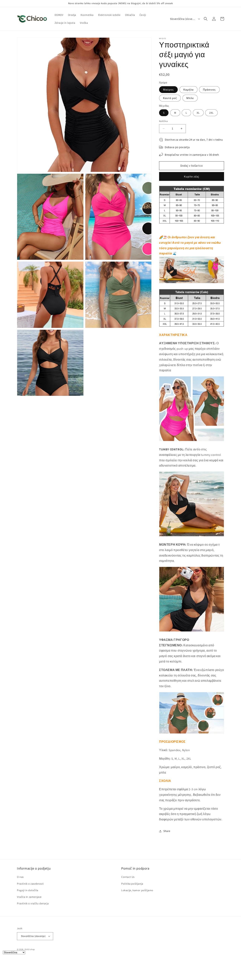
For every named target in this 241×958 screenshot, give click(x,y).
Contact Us (128, 877)
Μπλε (190, 98)
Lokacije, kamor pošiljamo (137, 890)
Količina (163, 121)
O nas (20, 877)
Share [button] (166, 831)
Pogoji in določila (27, 890)
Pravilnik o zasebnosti (30, 883)
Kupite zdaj (191, 176)
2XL (211, 112)
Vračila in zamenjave (29, 897)
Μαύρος (168, 89)
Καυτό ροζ (170, 98)
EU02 (27, 949)
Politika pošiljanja (132, 883)
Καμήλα (188, 89)
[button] (205, 19)
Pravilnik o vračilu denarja (33, 903)
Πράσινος (209, 89)
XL (198, 112)
